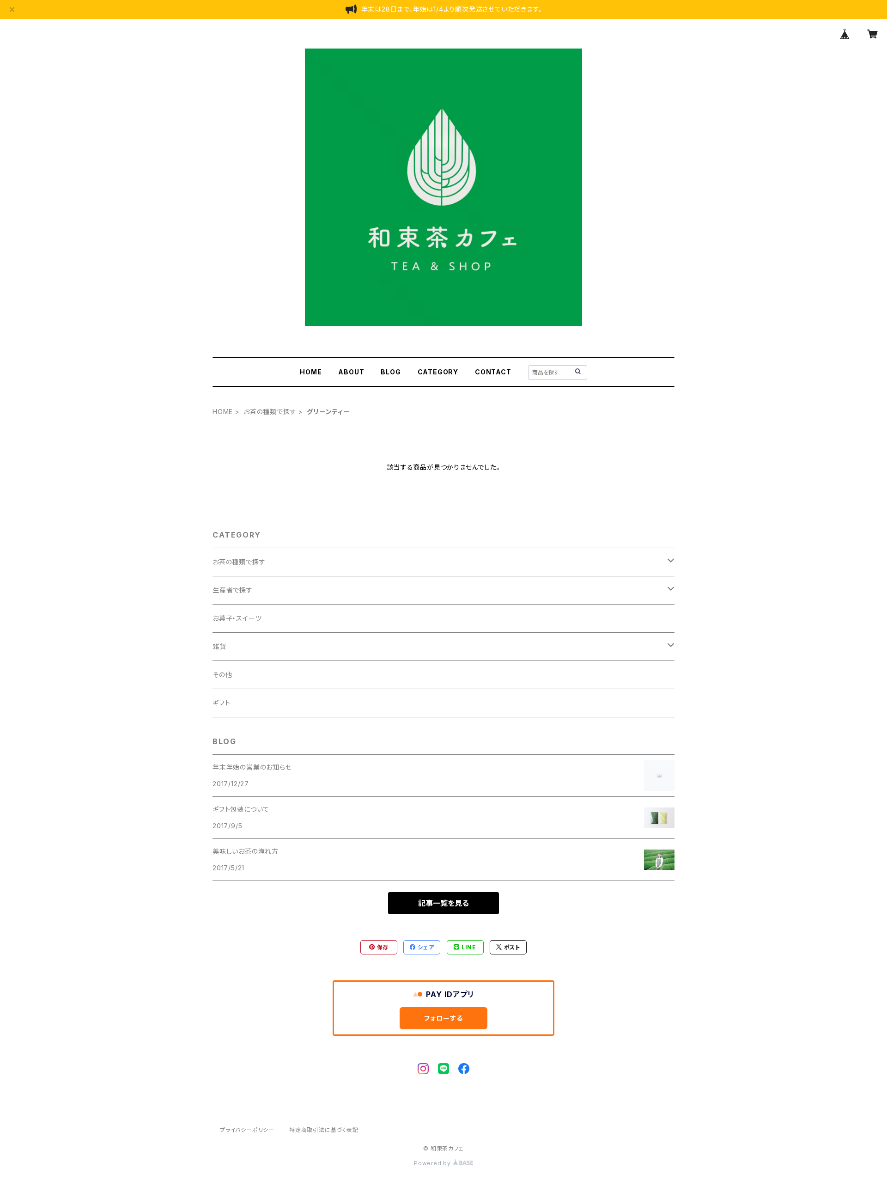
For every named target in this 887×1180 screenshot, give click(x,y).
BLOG (391, 372)
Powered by (433, 1163)
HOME (311, 372)
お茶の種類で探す (269, 412)
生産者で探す (233, 590)
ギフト (221, 703)
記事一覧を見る (443, 903)
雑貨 (219, 646)
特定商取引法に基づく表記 (323, 1129)
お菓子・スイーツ (237, 618)
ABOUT (351, 372)
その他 (222, 675)
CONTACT (493, 372)
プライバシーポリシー (247, 1129)
